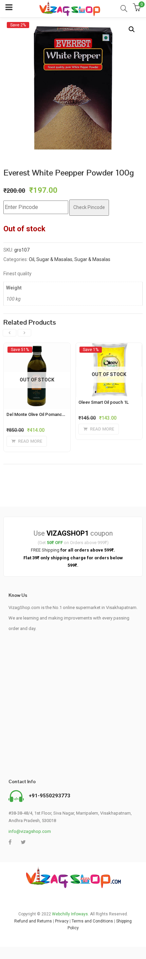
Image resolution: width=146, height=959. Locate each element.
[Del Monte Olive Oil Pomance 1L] (37, 349)
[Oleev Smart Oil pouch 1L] (109, 349)
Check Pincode (89, 207)
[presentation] (9, 332)
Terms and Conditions (92, 921)
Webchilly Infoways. (70, 914)
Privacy (62, 921)
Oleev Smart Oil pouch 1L (103, 402)
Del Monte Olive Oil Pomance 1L (38, 414)
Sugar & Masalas (92, 259)
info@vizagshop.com (29, 831)
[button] (132, 29)
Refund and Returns (33, 921)
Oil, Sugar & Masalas (50, 259)
